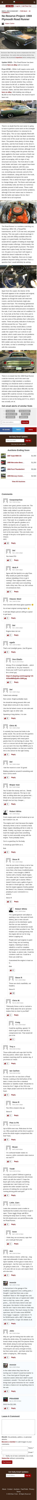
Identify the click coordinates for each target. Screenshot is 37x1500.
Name (30, 1448)
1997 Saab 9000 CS (14, 456)
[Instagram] (22, 1483)
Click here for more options (18, 444)
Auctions (17, 1489)
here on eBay (12, 65)
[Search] (34, 2)
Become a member (9, 1442)
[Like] (5, 543)
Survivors (10, 417)
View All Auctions (18, 481)
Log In (17, 6)
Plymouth (10, 411)
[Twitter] (14, 1483)
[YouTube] (27, 1483)
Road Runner (25, 411)
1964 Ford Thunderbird (15, 469)
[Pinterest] (18, 1483)
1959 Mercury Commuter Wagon (19, 476)
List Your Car (26, 6)
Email (30, 1452)
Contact (10, 1489)
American (23, 417)
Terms (19, 1491)
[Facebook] (10, 1483)
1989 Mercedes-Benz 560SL (17, 462)
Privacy (31, 1489)
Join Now (9, 6)
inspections (18, 57)
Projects (25, 414)
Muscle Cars (11, 414)
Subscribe (5, 1458)
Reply (13, 543)
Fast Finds (24, 1489)
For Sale (23, 11)
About (4, 1489)
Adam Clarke (9, 23)
